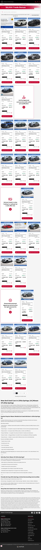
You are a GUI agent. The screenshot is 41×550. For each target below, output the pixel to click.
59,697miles (37, 237)
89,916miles (23, 135)
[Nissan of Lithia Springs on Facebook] (31, 512)
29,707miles (23, 339)
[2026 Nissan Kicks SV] (7, 56)
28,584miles (9, 101)
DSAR (29, 537)
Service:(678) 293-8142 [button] (6, 524)
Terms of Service (31, 533)
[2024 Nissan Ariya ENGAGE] (20, 227)
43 (24, 393)
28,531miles (10, 33)
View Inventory (31, 519)
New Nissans (30, 522)
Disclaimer (30, 538)
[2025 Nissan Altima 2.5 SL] (27, 193)
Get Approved (30, 527)
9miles (11, 67)
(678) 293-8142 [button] (5, 531)
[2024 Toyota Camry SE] (7, 227)
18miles (37, 339)
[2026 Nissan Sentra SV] (34, 56)
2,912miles (24, 271)
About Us (30, 524)
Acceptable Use (31, 535)
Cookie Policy (30, 532)
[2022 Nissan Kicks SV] (34, 159)
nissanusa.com (31, 540)
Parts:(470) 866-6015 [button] (6, 525)
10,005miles (23, 237)
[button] (36, 2)
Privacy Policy (30, 530)
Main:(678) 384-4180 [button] (6, 522)
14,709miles (30, 203)
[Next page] (26, 393)
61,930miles (10, 373)
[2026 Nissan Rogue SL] (7, 22)
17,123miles (24, 67)
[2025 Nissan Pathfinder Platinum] (20, 124)
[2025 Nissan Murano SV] (20, 56)
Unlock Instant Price (7, 48)
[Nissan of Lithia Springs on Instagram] (36, 512)
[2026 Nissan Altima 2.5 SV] (20, 363)
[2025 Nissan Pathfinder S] (20, 159)
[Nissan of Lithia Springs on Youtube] (34, 512)
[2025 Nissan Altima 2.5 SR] (7, 91)
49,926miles (37, 169)
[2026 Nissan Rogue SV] (20, 22)
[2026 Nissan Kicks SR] (34, 124)
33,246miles (9, 237)
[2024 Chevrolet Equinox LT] (34, 227)
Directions (30, 520)
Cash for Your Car (31, 525)
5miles (24, 33)
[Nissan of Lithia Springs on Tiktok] (39, 512)
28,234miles (30, 305)
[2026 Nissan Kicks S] (7, 261)
